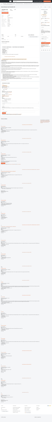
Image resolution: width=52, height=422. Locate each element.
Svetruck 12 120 (3, 380)
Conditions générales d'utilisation (16, 407)
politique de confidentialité (44, 44)
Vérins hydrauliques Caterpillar (43, 120)
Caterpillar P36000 (3, 200)
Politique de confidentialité (16, 408)
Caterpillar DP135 (3, 240)
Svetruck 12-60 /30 (3, 352)
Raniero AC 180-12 (3, 325)
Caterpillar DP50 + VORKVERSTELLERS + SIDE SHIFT (8, 226)
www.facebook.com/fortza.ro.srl (5, 95)
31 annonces (5, 86)
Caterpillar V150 (3, 213)
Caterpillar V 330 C (3, 268)
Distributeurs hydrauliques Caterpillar (45, 121)
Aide (1, 408)
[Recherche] (13, 1)
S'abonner (3, 163)
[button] (36, 7)
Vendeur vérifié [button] (5, 85)
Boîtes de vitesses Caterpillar (43, 121)
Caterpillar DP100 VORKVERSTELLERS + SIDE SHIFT (8, 171)
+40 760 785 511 (10, 92)
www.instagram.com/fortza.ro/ (5, 96)
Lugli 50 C (2, 311)
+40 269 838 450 (10, 94)
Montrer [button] (7, 92)
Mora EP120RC (3, 338)
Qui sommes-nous (3, 407)
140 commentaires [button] (45, 15)
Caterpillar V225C (3, 153)
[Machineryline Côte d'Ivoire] (4, 1)
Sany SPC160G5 (3, 126)
